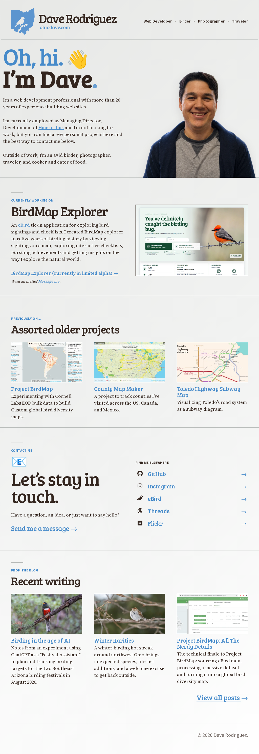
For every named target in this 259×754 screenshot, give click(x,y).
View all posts (222, 697)
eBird (24, 225)
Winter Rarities (114, 640)
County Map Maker (118, 388)
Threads (197, 511)
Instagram (197, 486)
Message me (48, 281)
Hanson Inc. (51, 127)
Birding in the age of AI (40, 640)
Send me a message (44, 528)
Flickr (197, 523)
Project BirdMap (32, 388)
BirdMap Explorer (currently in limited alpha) (64, 273)
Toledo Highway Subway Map (209, 392)
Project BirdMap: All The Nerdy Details (208, 643)
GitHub (197, 474)
